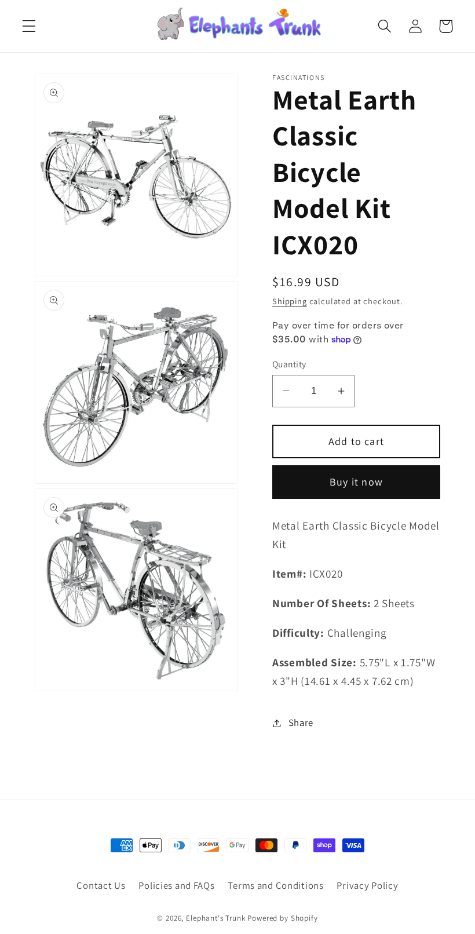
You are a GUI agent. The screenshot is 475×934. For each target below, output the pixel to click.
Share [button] (300, 722)
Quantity (289, 364)
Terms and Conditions (275, 885)
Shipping (289, 301)
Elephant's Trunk (215, 918)
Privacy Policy (367, 885)
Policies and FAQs (176, 885)
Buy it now (356, 481)
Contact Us (100, 885)
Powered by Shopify (282, 918)
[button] (29, 26)
